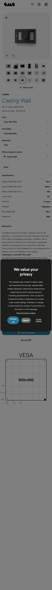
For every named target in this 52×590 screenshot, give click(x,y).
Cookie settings (39, 320)
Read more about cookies (26, 313)
